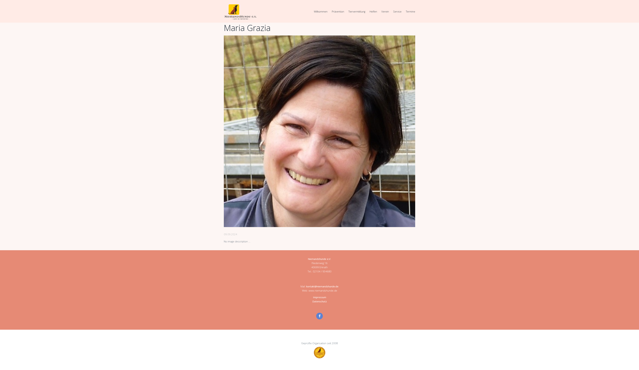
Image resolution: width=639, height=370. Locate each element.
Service (397, 11)
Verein (385, 11)
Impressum (319, 297)
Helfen (373, 11)
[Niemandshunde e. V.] (240, 11)
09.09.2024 (230, 234)
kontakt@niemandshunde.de (322, 286)
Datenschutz (319, 301)
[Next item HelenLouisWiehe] (367, 131)
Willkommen (320, 11)
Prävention (338, 11)
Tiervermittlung (356, 11)
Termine (410, 11)
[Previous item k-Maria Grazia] (272, 131)
